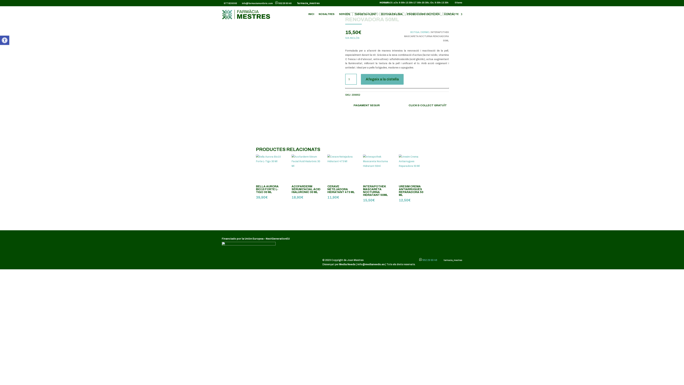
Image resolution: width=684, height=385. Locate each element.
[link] (4, 40)
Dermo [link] (425, 32)
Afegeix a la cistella (382, 79)
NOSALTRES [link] (327, 14)
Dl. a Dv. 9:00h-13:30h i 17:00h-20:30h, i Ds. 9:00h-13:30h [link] (414, 3)
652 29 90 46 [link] (285, 3)
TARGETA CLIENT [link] (365, 14)
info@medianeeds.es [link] (371, 264)
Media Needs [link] (347, 264)
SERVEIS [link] (344, 14)
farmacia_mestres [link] (308, 3)
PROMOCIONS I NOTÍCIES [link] (423, 14)
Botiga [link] (414, 32)
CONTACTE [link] (451, 14)
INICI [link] (311, 14)
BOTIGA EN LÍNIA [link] (392, 14)
